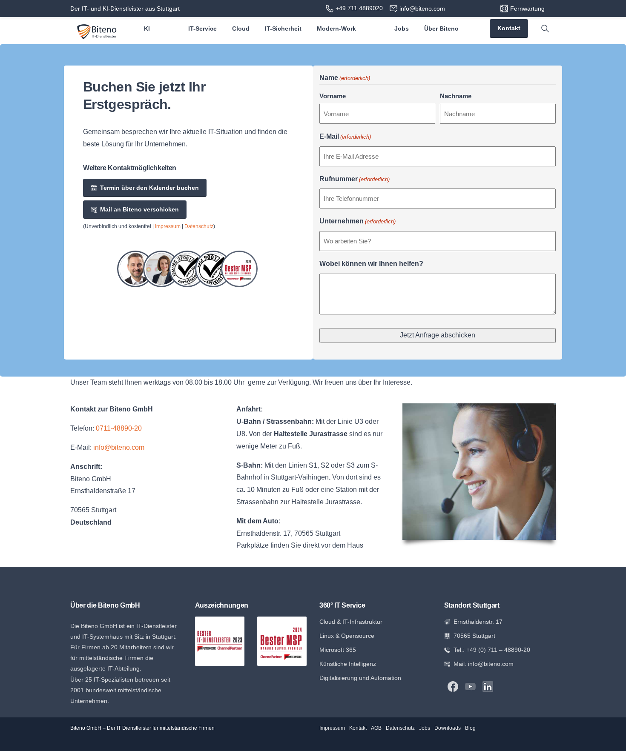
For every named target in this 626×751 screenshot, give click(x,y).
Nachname (455, 96)
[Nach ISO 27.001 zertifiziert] (187, 269)
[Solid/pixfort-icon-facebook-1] (453, 686)
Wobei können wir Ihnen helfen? (371, 263)
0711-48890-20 (119, 428)
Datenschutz (198, 226)
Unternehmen (357, 221)
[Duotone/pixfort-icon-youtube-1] (470, 686)
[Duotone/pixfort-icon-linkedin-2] (488, 686)
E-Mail (345, 136)
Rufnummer (354, 179)
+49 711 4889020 (359, 8)
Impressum (168, 226)
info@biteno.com (118, 447)
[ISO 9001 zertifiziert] (213, 269)
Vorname (332, 96)
